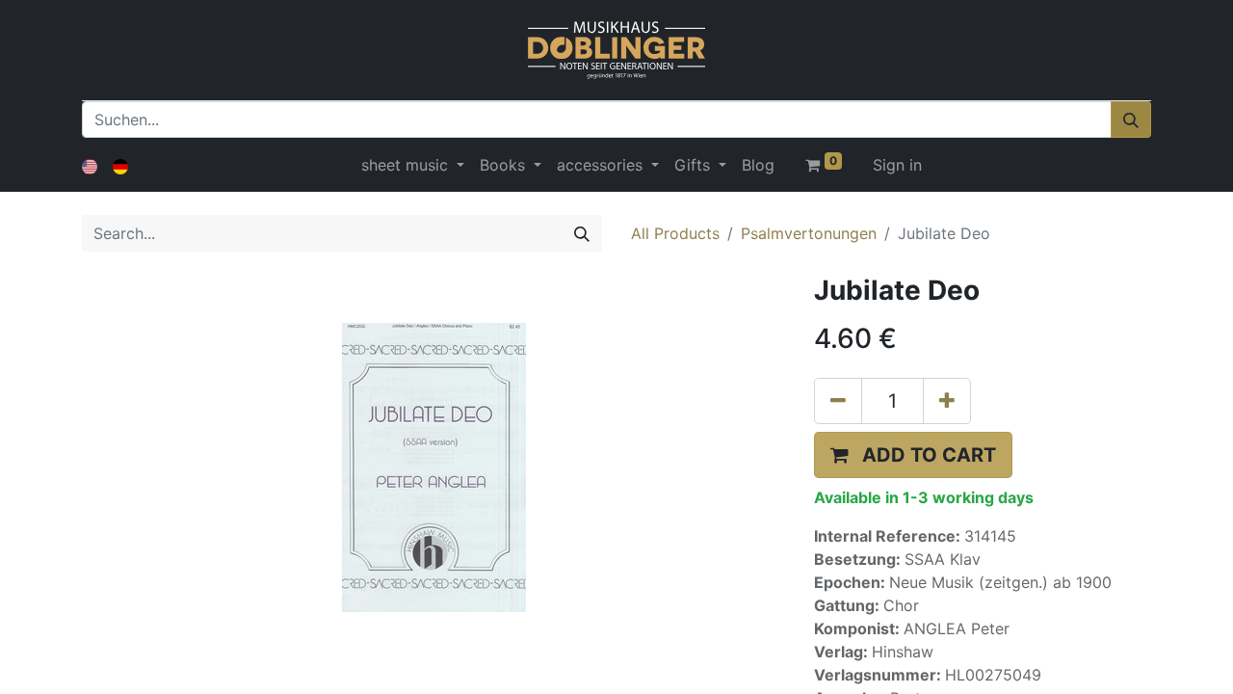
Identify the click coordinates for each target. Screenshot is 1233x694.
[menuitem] (758, 165)
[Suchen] (1131, 119)
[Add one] (947, 401)
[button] (913, 455)
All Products (675, 233)
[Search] (582, 233)
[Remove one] (838, 401)
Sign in (897, 164)
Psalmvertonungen (809, 233)
